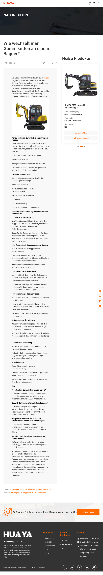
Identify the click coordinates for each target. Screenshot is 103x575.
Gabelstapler (49, 538)
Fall (63, 552)
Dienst (64, 548)
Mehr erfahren (81, 133)
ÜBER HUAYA (67, 544)
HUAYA (64, 541)
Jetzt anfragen (88, 512)
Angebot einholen (80, 138)
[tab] (77, 146)
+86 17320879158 (92, 539)
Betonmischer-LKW (50, 547)
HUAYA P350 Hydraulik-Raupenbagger (75, 106)
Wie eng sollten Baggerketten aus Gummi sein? (29, 493)
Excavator (48, 542)
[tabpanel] (81, 103)
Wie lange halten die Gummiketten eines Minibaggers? (32, 489)
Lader (46, 553)
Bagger (46, 78)
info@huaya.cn (92, 542)
